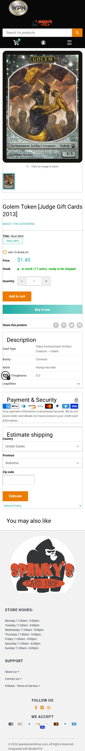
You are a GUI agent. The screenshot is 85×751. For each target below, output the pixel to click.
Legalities (9, 383)
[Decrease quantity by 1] (22, 281)
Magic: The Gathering (19, 224)
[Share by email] (79, 325)
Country (8, 438)
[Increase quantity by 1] (46, 281)
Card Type (9, 348)
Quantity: (9, 281)
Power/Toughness (14, 375)
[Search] (77, 32)
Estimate (15, 496)
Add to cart (17, 296)
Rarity (7, 359)
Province (8, 455)
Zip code (8, 472)
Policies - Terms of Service (21, 686)
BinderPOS (35, 748)
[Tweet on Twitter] (71, 325)
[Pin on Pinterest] (64, 325)
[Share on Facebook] (56, 325)
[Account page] (43, 43)
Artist (6, 367)
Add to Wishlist (18, 252)
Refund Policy (12, 505)
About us (11, 671)
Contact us (12, 678)
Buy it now (42, 310)
